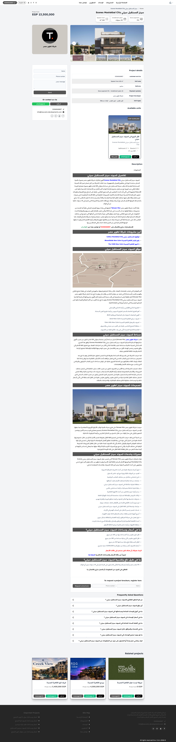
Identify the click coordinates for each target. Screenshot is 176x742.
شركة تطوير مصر (49, 46)
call (134, 157)
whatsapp (124, 157)
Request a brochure (82, 586)
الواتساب (84, 227)
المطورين (92, 2)
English (21, 2)
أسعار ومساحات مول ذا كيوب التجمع (25, 717)
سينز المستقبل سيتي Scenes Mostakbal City (124, 8)
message (115, 696)
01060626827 (119, 76)
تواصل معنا (83, 2)
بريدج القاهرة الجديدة (96, 683)
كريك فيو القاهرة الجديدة (56, 683)
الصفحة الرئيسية (121, 2)
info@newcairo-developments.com (49, 112)
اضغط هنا (91, 555)
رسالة (113, 157)
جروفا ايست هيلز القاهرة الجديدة (129, 683)
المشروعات (109, 2)
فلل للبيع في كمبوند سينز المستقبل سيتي (125, 137)
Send (50, 92)
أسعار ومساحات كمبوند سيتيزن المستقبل (23, 728)
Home (141, 8)
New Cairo (157, 740)
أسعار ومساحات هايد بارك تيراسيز (26, 724)
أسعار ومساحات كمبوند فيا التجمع (26, 721)
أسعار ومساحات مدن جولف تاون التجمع (24, 732)
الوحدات (100, 2)
